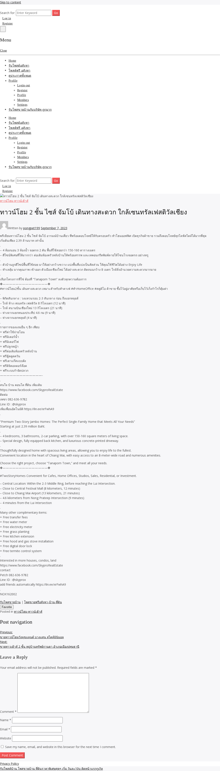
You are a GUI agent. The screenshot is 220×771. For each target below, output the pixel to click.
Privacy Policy (9, 764)
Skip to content (10, 2)
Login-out (23, 85)
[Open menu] (3, 29)
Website (5, 738)
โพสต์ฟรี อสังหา (19, 70)
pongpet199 (31, 228)
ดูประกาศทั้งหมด (20, 75)
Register (7, 23)
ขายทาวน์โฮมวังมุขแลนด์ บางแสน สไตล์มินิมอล (32, 634)
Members (23, 100)
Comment (8, 712)
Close (3, 50)
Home (12, 60)
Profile (13, 80)
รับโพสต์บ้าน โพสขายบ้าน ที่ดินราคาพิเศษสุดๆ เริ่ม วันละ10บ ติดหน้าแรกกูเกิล (51, 768)
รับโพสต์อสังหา (19, 65)
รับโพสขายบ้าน (10, 602)
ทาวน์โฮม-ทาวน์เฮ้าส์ (14, 201)
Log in (6, 18)
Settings (22, 104)
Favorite (7, 607)
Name (5, 720)
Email (5, 729)
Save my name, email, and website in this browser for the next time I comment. (60, 747)
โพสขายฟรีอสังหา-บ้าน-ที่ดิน (43, 602)
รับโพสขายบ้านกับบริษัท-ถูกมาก (30, 109)
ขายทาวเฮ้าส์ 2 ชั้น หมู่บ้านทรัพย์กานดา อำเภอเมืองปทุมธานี (39, 644)
